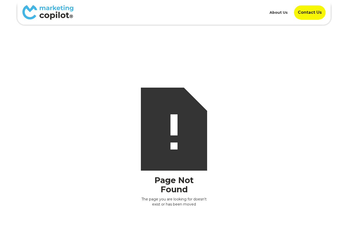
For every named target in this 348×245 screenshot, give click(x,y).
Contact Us (310, 12)
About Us (279, 12)
